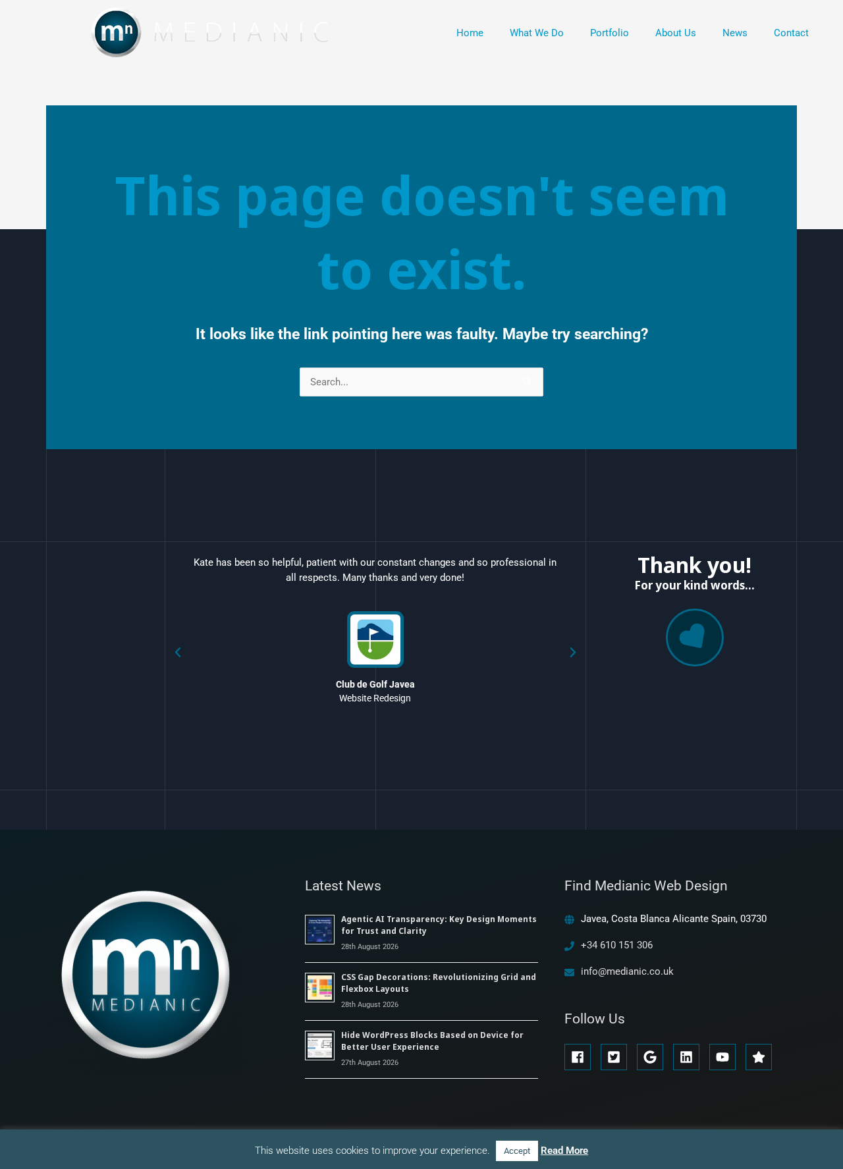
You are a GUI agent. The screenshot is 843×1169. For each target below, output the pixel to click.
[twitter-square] (617, 1057)
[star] (761, 1057)
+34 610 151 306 (617, 945)
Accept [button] (517, 1151)
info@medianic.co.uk (627, 971)
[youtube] (726, 1057)
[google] (653, 1057)
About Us (675, 33)
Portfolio (609, 33)
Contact (791, 33)
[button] (177, 652)
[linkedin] (690, 1057)
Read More (564, 1150)
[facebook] (581, 1057)
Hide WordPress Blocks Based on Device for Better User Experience (432, 1040)
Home (469, 33)
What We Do (537, 33)
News (735, 33)
